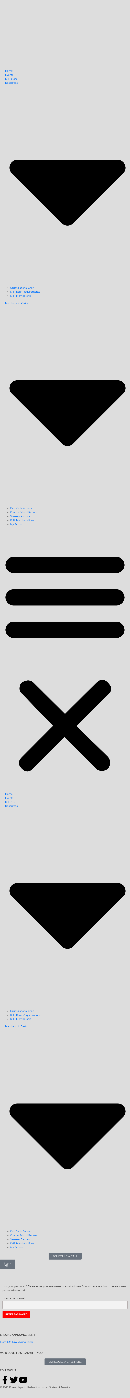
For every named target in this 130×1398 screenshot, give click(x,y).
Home (9, 70)
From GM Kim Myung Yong (16, 1342)
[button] (65, 661)
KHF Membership (20, 295)
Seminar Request (20, 516)
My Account (17, 524)
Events (9, 74)
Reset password (16, 1314)
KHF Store (11, 78)
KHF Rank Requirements (25, 291)
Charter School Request (24, 512)
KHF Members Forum (23, 520)
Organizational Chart (22, 287)
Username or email (20, 1298)
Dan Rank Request (21, 508)
